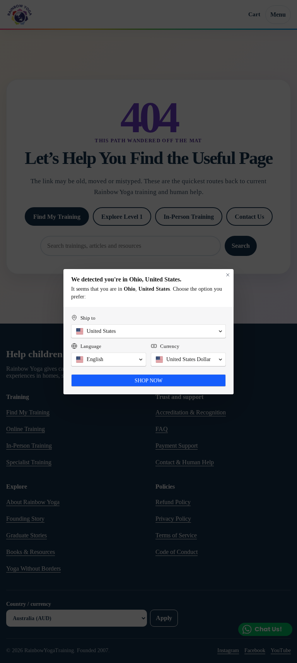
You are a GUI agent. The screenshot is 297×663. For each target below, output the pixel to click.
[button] (148, 331)
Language (90, 346)
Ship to (88, 318)
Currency (169, 346)
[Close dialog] (228, 275)
